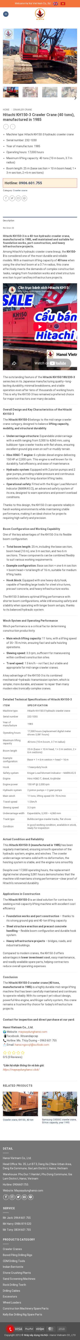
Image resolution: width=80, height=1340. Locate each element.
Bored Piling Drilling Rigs (17, 1255)
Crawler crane (22, 109)
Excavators (10, 1296)
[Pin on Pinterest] (24, 198)
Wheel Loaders (12, 1302)
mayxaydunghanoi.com (32, 1031)
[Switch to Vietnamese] (63, 3)
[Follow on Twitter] (18, 1197)
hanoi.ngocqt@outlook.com (32, 1044)
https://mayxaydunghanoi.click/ (21, 1069)
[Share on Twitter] (12, 198)
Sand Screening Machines (19, 1278)
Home (6, 109)
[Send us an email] (24, 1197)
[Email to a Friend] (18, 198)
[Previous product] (12, 126)
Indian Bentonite (13, 1266)
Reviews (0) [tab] (8, 228)
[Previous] (9, 56)
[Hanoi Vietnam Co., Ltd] (40, 14)
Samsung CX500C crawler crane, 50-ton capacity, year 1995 (59, 1121)
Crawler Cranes (12, 1249)
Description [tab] (8, 220)
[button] (6, 14)
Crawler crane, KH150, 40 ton (18, 1120)
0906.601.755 (30, 183)
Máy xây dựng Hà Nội (36, 1335)
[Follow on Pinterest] (30, 1197)
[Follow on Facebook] (6, 1197)
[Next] (70, 56)
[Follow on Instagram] (12, 1197)
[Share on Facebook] (6, 198)
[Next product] (6, 126)
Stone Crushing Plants (17, 1272)
